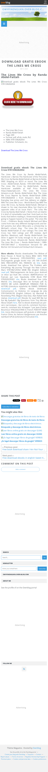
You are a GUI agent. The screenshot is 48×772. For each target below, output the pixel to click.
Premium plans (6, 759)
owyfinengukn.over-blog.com (24, 9)
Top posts (30, 754)
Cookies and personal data (22, 759)
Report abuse (5, 757)
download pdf (8, 288)
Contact (38, 754)
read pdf (41, 258)
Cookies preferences (39, 759)
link (38, 263)
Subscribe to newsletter (10, 407)
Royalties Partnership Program (35, 757)
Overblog (37, 748)
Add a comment (20, 469)
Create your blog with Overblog (15, 754)
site (17, 279)
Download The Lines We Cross (14, 150)
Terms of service (17, 757)
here (15, 302)
